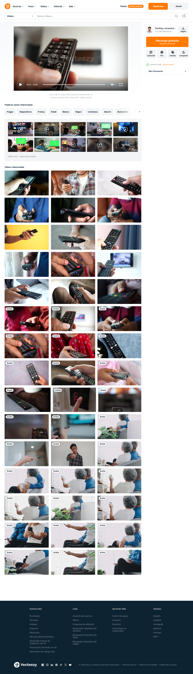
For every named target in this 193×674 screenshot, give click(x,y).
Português (158, 624)
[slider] (74, 84)
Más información (156, 71)
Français (157, 632)
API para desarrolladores (42, 636)
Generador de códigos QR (42, 651)
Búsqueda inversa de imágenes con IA (40, 642)
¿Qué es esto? (168, 64)
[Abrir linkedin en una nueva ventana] (52, 665)
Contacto (116, 620)
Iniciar (179, 6)
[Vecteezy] (7, 6)
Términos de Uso (129, 664)
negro (78, 111)
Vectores (17, 6)
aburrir (107, 111)
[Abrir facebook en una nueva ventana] (43, 665)
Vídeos (43, 6)
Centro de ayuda (120, 616)
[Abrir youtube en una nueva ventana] (70, 665)
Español (157, 620)
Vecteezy (34, 620)
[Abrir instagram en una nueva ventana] (47, 665)
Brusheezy (35, 616)
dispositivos (26, 111)
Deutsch (157, 628)
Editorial (58, 6)
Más (71, 6)
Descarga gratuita (167, 42)
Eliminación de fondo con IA (43, 647)
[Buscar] (176, 16)
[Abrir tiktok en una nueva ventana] (61, 665)
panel (53, 111)
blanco (66, 111)
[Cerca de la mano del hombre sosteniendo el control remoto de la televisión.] (119, 210)
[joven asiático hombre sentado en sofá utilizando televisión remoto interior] (73, 264)
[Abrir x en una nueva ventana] (65, 665)
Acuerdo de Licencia (82, 616)
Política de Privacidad (148, 664)
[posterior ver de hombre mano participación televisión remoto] (27, 264)
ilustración (122, 111)
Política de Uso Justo (168, 664)
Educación (35, 632)
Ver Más (125, 144)
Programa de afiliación (83, 624)
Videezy (33, 624)
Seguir (183, 31)
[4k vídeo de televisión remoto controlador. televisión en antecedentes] (27, 426)
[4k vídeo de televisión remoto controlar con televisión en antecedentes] (119, 400)
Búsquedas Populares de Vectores (85, 629)
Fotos (31, 6)
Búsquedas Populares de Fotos (85, 636)
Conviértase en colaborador (119, 629)
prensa (41, 111)
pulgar (10, 111)
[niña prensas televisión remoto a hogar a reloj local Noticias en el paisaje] (27, 453)
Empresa (34, 628)
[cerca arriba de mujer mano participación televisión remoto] (27, 291)
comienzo (93, 111)
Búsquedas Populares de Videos (85, 642)
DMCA (76, 620)
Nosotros (116, 624)
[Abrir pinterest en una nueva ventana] (56, 665)
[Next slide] (137, 111)
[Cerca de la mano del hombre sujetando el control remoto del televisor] (27, 183)
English (157, 616)
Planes (123, 6)
